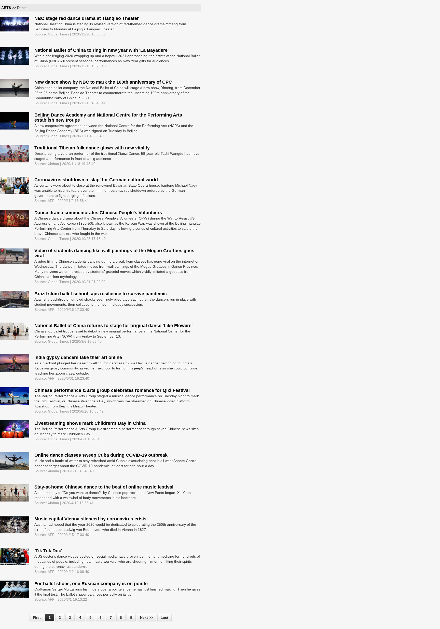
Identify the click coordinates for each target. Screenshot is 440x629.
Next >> (146, 617)
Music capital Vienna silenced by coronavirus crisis (90, 518)
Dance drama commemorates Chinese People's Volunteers (98, 212)
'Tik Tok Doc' (48, 550)
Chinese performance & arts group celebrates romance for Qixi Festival (112, 390)
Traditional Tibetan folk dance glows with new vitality (92, 147)
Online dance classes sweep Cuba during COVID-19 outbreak (101, 455)
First (37, 617)
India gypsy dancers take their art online (78, 357)
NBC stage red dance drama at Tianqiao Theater (86, 18)
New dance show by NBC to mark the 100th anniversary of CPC (103, 82)
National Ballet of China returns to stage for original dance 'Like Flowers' (113, 325)
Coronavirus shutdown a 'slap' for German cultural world (96, 179)
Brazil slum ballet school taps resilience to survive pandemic (100, 293)
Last (164, 617)
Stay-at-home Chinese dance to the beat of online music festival (103, 487)
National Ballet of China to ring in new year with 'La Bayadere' (101, 50)
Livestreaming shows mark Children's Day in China (90, 423)
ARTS (6, 8)
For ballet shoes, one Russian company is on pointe (91, 583)
